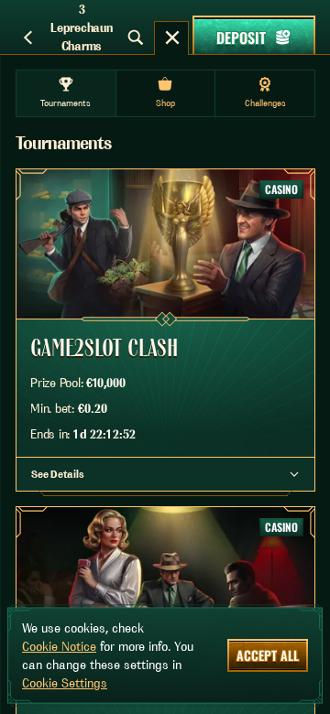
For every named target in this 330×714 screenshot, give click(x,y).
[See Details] (294, 474)
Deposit (241, 38)
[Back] (27, 37)
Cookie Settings (64, 683)
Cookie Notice (59, 646)
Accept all (267, 655)
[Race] (172, 37)
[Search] (135, 37)
